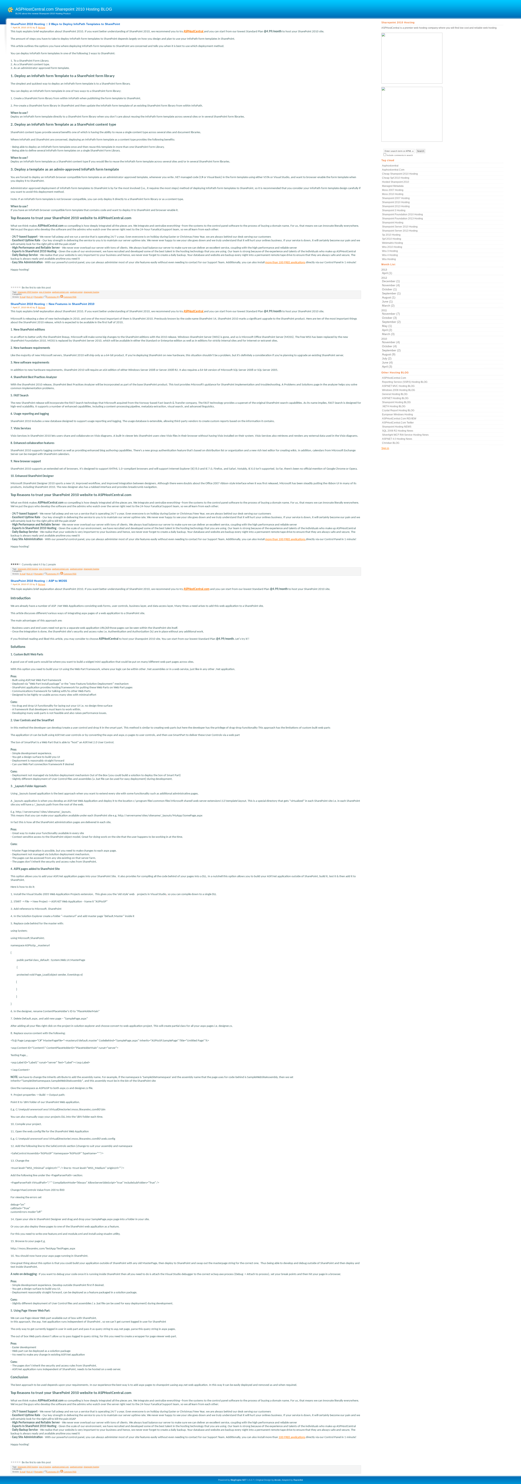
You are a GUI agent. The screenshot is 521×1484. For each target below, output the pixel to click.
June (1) (387, 301)
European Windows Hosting (397, 414)
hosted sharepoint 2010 (395, 182)
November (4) (391, 285)
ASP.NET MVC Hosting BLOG (398, 386)
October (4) (389, 346)
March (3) (388, 334)
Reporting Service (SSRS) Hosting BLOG (404, 382)
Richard (41, 27)
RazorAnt (298, 1480)
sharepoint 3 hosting (393, 210)
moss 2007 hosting (392, 190)
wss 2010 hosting (392, 247)
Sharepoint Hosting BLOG (396, 402)
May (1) (387, 325)
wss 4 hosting (45, 292)
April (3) (387, 366)
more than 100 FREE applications (285, 262)
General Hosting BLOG (394, 394)
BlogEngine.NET (239, 1480)
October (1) (389, 289)
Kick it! (30, 297)
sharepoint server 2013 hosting (400, 230)
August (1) (388, 297)
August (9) (388, 354)
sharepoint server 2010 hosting (400, 226)
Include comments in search (400, 155)
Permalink (38, 297)
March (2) (388, 305)
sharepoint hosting (91, 292)
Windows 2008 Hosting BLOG (398, 390)
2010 (391, 352)
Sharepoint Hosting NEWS (396, 426)
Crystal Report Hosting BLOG (398, 410)
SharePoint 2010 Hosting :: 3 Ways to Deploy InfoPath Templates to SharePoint (65, 24)
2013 (386, 271)
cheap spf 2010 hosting (395, 177)
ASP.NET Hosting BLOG (395, 398)
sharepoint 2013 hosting (396, 206)
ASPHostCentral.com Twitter (398, 422)
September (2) (391, 321)
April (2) (387, 330)
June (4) (387, 362)
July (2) (387, 358)
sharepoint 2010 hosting (28, 292)
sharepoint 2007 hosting (396, 198)
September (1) (391, 293)
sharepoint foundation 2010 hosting (402, 214)
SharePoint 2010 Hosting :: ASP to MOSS (39, 580)
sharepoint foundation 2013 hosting (402, 218)
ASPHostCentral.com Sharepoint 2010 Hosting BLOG (63, 9)
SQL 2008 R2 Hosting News (397, 430)
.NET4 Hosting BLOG (393, 406)
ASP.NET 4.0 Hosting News (397, 438)
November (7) (391, 313)
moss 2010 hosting (392, 194)
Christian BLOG (390, 443)
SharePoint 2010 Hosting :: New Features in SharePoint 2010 (52, 304)
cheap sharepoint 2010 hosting (400, 173)
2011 (391, 322)
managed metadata (393, 186)
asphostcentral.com (60, 292)
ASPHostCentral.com (394, 377)
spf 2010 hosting (391, 238)
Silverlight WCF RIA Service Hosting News (405, 434)
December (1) (391, 281)
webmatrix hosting (392, 243)
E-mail (22, 297)
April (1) (387, 273)
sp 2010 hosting (391, 234)
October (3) (389, 317)
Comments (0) (53, 297)
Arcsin (277, 1480)
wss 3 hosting (390, 251)
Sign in (385, 448)
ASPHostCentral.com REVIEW (399, 418)
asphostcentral (76, 292)
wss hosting (389, 259)
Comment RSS (69, 297)
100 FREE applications (292, 1437)
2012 (391, 291)
